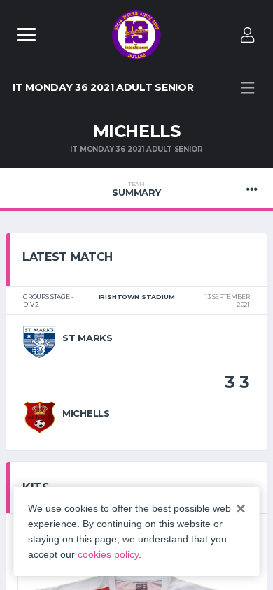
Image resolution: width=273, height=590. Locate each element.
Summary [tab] (136, 189)
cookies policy (108, 554)
